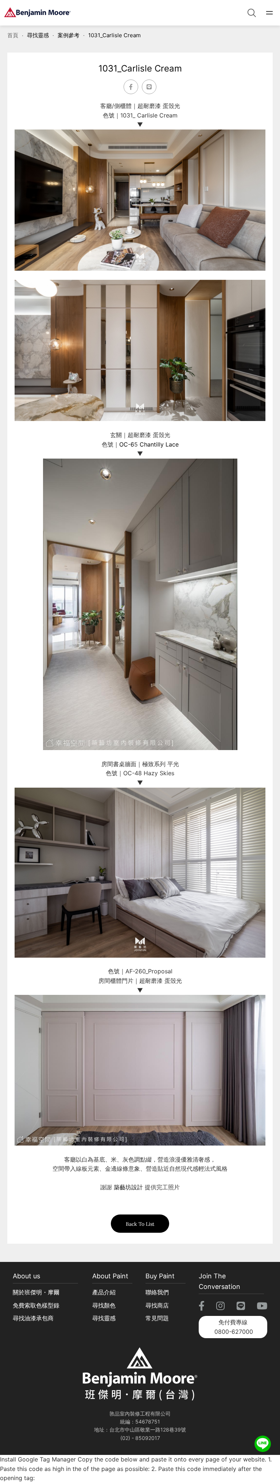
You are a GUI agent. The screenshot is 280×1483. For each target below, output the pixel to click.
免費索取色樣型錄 (36, 1305)
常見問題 (157, 1318)
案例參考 (68, 35)
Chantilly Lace (159, 444)
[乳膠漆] (37, 12)
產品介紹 (104, 1292)
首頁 (12, 35)
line (262, 1440)
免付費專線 (233, 1326)
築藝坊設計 (128, 1187)
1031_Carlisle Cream (114, 35)
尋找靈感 (38, 35)
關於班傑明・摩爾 (36, 1292)
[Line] (149, 87)
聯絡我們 (157, 1292)
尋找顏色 (104, 1305)
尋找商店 (157, 1305)
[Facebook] (131, 87)
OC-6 (126, 444)
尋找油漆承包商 (33, 1318)
